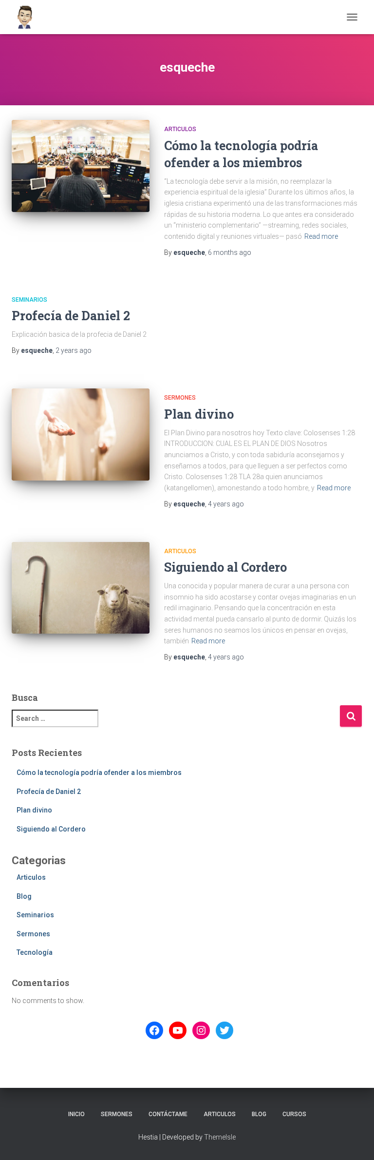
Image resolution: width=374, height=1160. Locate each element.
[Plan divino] (81, 434)
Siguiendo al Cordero (225, 567)
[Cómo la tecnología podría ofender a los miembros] (81, 166)
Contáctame (168, 1114)
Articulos (180, 129)
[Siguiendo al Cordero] (81, 588)
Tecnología (35, 952)
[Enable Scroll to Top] (354, 1140)
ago (229, 252)
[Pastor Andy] (29, 17)
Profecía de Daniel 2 (71, 316)
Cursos (294, 1114)
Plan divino (199, 414)
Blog (24, 896)
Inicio (76, 1114)
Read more (321, 236)
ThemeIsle (220, 1137)
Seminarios (29, 299)
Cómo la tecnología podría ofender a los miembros (99, 772)
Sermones (180, 397)
